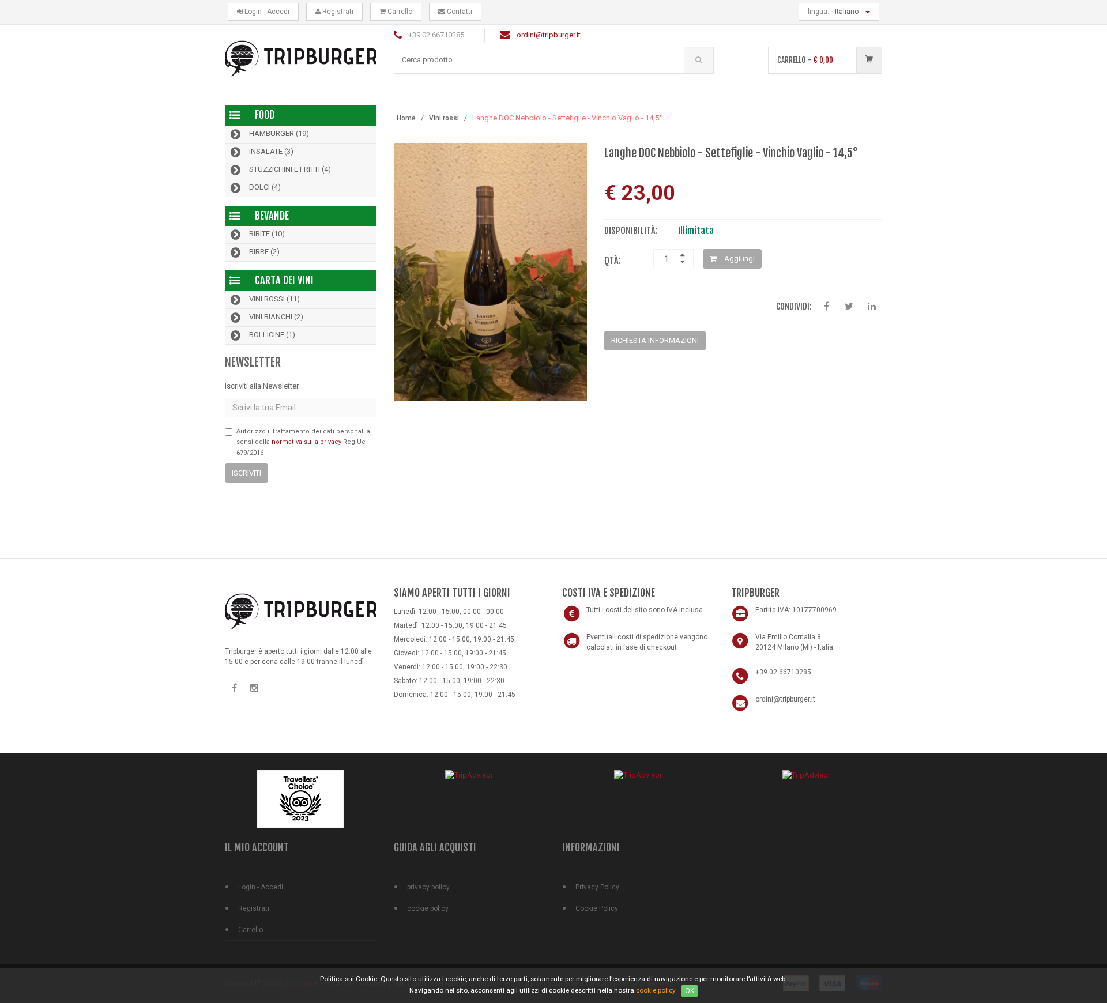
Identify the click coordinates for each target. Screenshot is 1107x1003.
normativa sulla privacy (306, 442)
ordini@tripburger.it (549, 35)
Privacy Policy (597, 887)
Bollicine (272, 335)
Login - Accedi (266, 11)
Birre (264, 252)
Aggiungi (738, 258)
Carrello (399, 11)
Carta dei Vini (284, 280)
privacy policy (428, 887)
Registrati (337, 11)
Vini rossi (274, 299)
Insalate (271, 151)
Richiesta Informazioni (655, 340)
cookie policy (428, 908)
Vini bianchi (276, 317)
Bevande (272, 215)
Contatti (458, 11)
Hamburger (279, 133)
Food (264, 114)
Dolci (265, 187)
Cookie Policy (596, 908)
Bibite (267, 234)
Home (406, 118)
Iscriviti (246, 473)
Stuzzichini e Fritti (290, 169)
